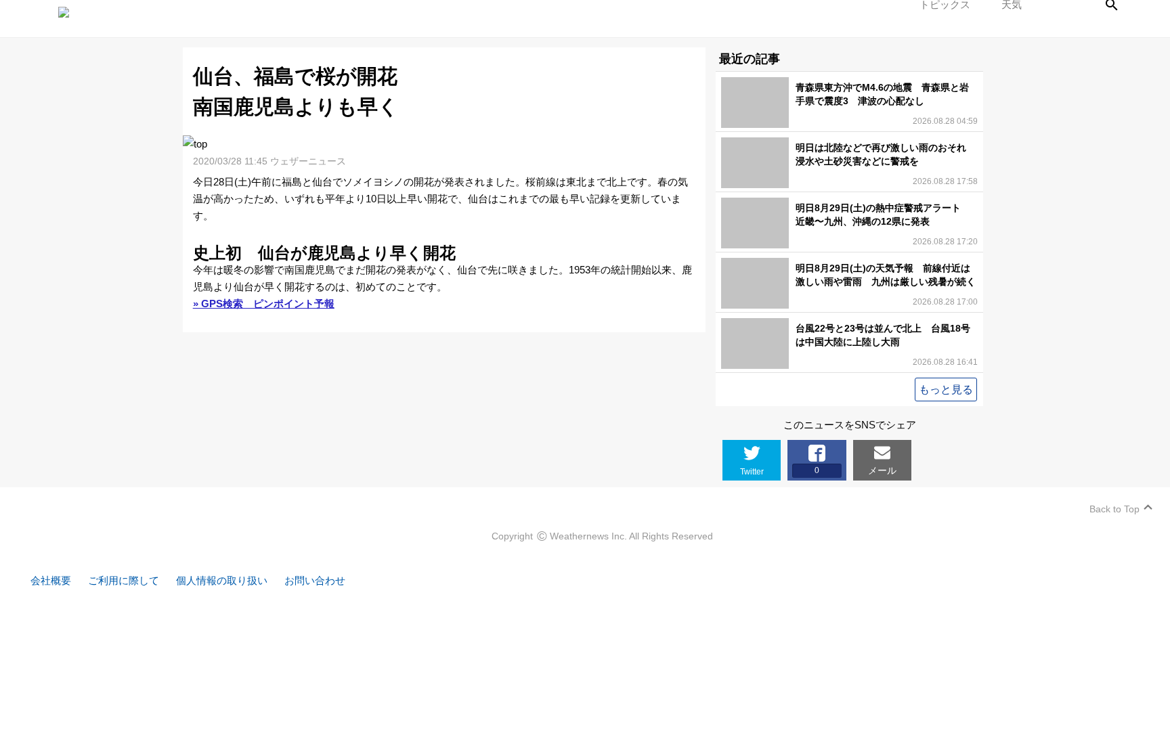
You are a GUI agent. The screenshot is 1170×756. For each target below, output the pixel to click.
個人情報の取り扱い (221, 580)
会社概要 (50, 580)
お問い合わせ (314, 580)
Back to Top (1114, 509)
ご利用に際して (123, 580)
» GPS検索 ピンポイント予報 (263, 303)
